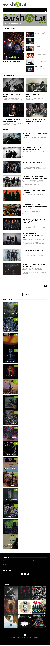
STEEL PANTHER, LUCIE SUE (40, 32)
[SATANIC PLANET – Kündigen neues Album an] (12, 138)
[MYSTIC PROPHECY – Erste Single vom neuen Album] (12, 167)
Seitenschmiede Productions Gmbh (23, 637)
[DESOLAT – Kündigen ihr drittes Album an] (12, 255)
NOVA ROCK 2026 (38, 46)
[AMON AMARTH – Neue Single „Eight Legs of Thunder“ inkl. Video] (12, 181)
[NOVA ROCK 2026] (30, 48)
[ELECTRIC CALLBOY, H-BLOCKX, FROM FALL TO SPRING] (30, 41)
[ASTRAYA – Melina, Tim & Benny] (13, 85)
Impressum (21, 640)
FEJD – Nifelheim (11, 454)
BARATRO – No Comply (10, 408)
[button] (11, 593)
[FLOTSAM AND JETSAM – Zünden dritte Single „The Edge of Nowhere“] (12, 224)
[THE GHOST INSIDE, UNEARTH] (13, 46)
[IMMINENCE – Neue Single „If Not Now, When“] (12, 195)
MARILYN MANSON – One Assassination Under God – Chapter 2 (11, 546)
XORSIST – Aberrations (10, 423)
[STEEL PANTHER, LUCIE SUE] (30, 34)
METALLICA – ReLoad (11, 346)
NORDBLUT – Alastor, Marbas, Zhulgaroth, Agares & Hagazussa (36, 121)
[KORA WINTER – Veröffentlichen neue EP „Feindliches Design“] (12, 152)
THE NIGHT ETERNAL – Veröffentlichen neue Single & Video (32, 235)
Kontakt (16, 640)
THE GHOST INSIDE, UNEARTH (13, 62)
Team (11, 640)
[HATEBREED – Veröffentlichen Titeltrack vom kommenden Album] (12, 210)
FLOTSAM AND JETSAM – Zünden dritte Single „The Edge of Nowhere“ (33, 221)
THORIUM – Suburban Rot (11, 532)
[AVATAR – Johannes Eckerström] (36, 85)
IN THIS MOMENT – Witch (11, 361)
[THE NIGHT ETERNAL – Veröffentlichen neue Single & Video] (12, 239)
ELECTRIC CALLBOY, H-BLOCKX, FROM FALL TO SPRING (40, 40)
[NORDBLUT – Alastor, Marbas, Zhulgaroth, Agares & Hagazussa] (36, 110)
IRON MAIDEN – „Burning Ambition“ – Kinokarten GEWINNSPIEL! (25, 20)
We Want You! (36, 640)
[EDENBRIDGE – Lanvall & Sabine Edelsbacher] (13, 110)
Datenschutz (29, 640)
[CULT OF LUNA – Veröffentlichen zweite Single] (12, 269)
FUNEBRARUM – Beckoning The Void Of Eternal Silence (10, 329)
